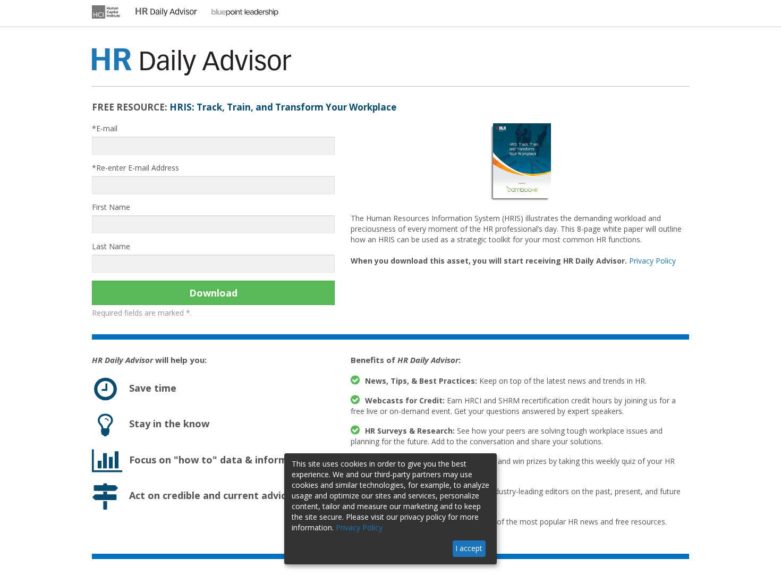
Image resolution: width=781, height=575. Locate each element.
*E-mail (104, 128)
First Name (111, 207)
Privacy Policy (652, 261)
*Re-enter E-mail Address (135, 168)
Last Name (111, 246)
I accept (468, 548)
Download (213, 292)
